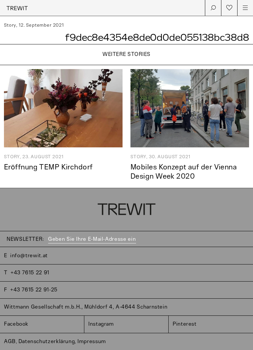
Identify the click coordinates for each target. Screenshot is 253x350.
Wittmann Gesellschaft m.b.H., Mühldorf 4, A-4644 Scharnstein (85, 307)
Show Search (213, 8)
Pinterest (185, 324)
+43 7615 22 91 (30, 273)
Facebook (16, 324)
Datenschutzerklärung (46, 341)
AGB (10, 341)
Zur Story (126, 65)
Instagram (101, 324)
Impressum (91, 341)
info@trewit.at (29, 256)
